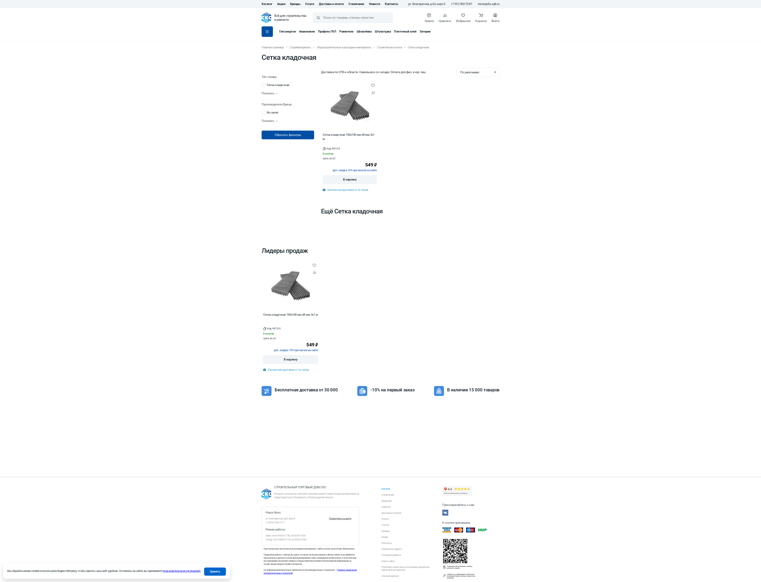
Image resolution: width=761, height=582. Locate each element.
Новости (374, 4)
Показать (268, 93)
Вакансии (386, 501)
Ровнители (346, 31)
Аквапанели (307, 31)
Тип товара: (269, 76)
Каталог (267, 4)
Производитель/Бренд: (277, 104)
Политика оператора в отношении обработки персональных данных (405, 568)
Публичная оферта (391, 549)
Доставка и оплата (331, 4)
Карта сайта (388, 561)
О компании (356, 4)
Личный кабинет (390, 576)
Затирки (425, 31)
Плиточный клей (405, 31)
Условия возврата (391, 555)
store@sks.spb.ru (488, 4)
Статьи (385, 525)
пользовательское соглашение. (182, 570)
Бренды (295, 4)
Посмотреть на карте (340, 518)
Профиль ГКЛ (327, 31)
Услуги (309, 4)
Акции (281, 4)
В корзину (350, 179)
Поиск (318, 17)
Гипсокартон (287, 31)
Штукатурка (383, 31)
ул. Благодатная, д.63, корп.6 (426, 4)
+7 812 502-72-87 (461, 4)
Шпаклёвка (364, 31)
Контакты (391, 4)
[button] (331, 148)
